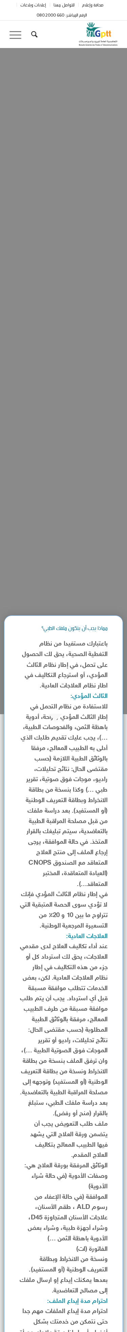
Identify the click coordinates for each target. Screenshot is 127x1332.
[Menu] (17, 34)
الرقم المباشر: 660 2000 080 (62, 14)
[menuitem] (92, 5)
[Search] (33, 34)
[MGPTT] (74, 34)
